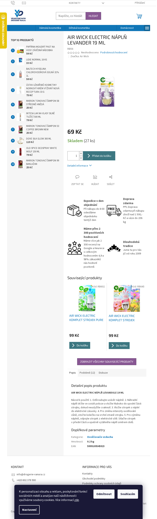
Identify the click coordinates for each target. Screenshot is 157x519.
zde (76, 500)
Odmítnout (104, 494)
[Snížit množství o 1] (81, 158)
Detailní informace (77, 166)
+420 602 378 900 (26, 480)
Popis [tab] (72, 373)
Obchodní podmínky (93, 479)
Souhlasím (127, 494)
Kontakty (74, 3)
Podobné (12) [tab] (87, 373)
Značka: (79, 56)
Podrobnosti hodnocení (113, 52)
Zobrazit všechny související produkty (106, 361)
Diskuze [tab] (103, 373)
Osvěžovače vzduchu (100, 437)
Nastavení (29, 510)
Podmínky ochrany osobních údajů (101, 483)
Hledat (93, 15)
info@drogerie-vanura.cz (31, 474)
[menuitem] (50, 28)
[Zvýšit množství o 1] (81, 153)
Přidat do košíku (101, 155)
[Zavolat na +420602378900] (16, 3)
